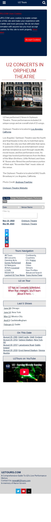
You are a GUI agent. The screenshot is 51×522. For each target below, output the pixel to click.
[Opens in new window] (18, 492)
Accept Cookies (32, 40)
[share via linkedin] (7, 242)
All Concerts (10, 258)
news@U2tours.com (21, 480)
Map (5, 201)
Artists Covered (12, 268)
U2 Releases (10, 265)
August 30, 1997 (10, 345)
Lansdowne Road (26, 345)
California (7, 132)
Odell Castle (23, 337)
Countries (30, 258)
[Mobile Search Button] (44, 2)
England (38, 337)
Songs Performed (18, 198)
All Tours (8, 255)
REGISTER (9, 273)
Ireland (6, 348)
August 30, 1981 (10, 337)
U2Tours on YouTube (24, 358)
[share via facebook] (7, 238)
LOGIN (8, 270)
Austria (6, 353)
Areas (28, 263)
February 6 (9, 324)
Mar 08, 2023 (8, 224)
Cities (28, 265)
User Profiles (32, 270)
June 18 (7, 308)
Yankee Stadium (25, 340)
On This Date (24, 332)
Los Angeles (37, 129)
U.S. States (31, 260)
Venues (29, 268)
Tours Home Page (34, 275)
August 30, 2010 (10, 350)
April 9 (7, 320)
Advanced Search (34, 273)
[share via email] (7, 231)
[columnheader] (11, 207)
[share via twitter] (7, 234)
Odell (32, 337)
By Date (6, 198)
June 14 (7, 312)
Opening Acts (11, 260)
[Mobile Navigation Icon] (4, 2)
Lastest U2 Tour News (15, 275)
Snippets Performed (34, 198)
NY (4, 342)
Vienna (41, 350)
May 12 (7, 316)
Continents (31, 255)
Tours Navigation (24, 250)
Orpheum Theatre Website (15, 188)
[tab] (6, 198)
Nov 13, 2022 (9, 221)
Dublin (37, 345)
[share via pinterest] (7, 245)
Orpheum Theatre (29, 221)
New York (38, 340)
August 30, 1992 (10, 340)
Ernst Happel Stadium (28, 350)
